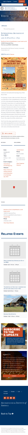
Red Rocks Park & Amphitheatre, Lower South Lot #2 (14, 41)
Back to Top (6, 413)
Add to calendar (8, 133)
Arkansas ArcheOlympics (10, 314)
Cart (19, 391)
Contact (15, 1)
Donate (22, 1)
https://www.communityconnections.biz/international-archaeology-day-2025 (8, 173)
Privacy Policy (21, 430)
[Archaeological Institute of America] (2, 7)
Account (6, 393)
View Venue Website (9, 222)
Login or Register (7, 1)
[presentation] (15, 250)
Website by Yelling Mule (5, 432)
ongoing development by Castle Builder (17, 432)
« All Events (4, 25)
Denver (12, 54)
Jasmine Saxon (20, 149)
